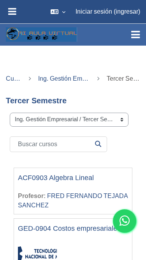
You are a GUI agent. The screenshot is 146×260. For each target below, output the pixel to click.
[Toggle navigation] (135, 34)
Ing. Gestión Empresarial (64, 78)
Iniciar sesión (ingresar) (108, 11)
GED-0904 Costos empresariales (69, 228)
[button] (58, 11)
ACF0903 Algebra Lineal (56, 178)
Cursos (14, 78)
